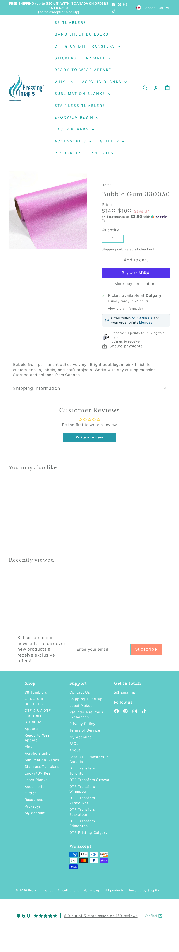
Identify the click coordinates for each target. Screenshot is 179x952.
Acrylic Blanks (102, 82)
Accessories (71, 141)
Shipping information (36, 388)
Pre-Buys (102, 153)
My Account (80, 737)
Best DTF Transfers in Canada (89, 759)
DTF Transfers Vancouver (82, 800)
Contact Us (79, 692)
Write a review (89, 437)
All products (114, 890)
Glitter (110, 141)
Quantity (110, 230)
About (74, 750)
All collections (68, 890)
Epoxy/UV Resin (75, 117)
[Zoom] (48, 210)
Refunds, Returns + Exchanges (86, 714)
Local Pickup (81, 705)
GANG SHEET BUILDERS (81, 34)
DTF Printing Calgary (88, 832)
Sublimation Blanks (81, 93)
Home (107, 185)
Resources (68, 153)
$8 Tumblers (70, 22)
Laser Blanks (73, 129)
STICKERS (66, 58)
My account (35, 813)
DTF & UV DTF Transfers (86, 46)
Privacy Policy (82, 724)
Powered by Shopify (143, 890)
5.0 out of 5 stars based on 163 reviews (100, 916)
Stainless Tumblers (80, 105)
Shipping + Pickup (86, 699)
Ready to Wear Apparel (84, 70)
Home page (92, 890)
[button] (136, 219)
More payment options (136, 284)
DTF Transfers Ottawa (89, 780)
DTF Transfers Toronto (82, 770)
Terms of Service (84, 730)
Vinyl (62, 82)
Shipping (109, 249)
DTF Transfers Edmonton (82, 823)
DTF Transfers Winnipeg (82, 788)
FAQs (73, 743)
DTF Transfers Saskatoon (82, 811)
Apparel (97, 58)
